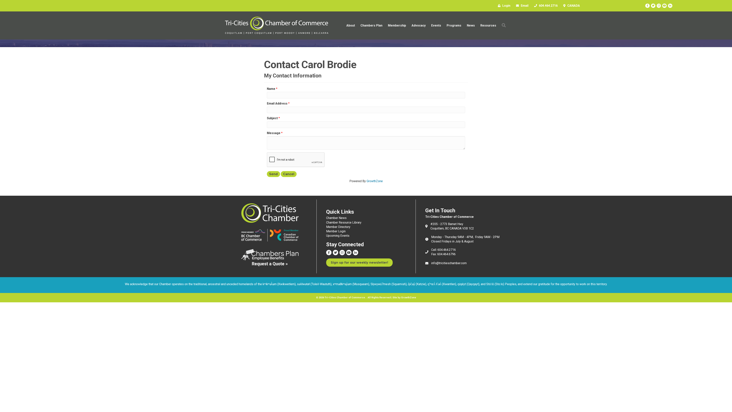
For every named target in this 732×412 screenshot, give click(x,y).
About (350, 25)
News (471, 25)
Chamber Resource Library (343, 222)
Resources (488, 25)
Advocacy (419, 25)
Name (271, 89)
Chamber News (336, 218)
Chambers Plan (371, 25)
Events (436, 25)
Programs (454, 25)
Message (273, 133)
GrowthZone (375, 181)
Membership (397, 25)
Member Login (336, 231)
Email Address (277, 103)
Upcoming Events (337, 235)
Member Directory (338, 227)
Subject (272, 118)
